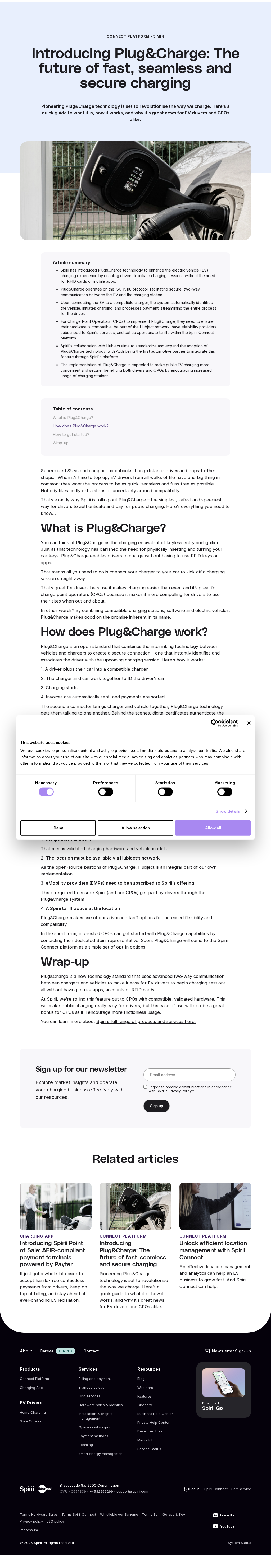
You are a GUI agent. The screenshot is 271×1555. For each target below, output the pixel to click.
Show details (228, 811)
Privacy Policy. (180, 1091)
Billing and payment (95, 1378)
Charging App (31, 1387)
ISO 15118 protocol (131, 289)
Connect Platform (34, 1378)
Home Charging (33, 1412)
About (26, 1351)
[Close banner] (249, 723)
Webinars (145, 1387)
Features (144, 1396)
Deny (58, 828)
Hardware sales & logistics (101, 1405)
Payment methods (93, 1436)
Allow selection (135, 828)
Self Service (241, 1489)
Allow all (213, 828)
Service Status (149, 1449)
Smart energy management (101, 1453)
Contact (91, 1351)
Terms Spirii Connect (78, 1514)
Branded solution (93, 1387)
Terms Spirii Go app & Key (163, 1514)
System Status (239, 1542)
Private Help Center (153, 1422)
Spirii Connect (216, 1489)
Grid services (90, 1396)
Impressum (29, 1530)
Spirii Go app (30, 1421)
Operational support (95, 1427)
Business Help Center (155, 1414)
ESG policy (55, 1521)
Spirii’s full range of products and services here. (146, 1021)
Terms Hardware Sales (39, 1514)
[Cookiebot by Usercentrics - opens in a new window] (215, 723)
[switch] (105, 791)
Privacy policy (31, 1521)
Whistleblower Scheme (119, 1514)
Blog (140, 1378)
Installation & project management (95, 1416)
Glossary (144, 1405)
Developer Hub (149, 1431)
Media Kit (144, 1440)
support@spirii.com (132, 1491)
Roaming (86, 1445)
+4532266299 (101, 1491)
